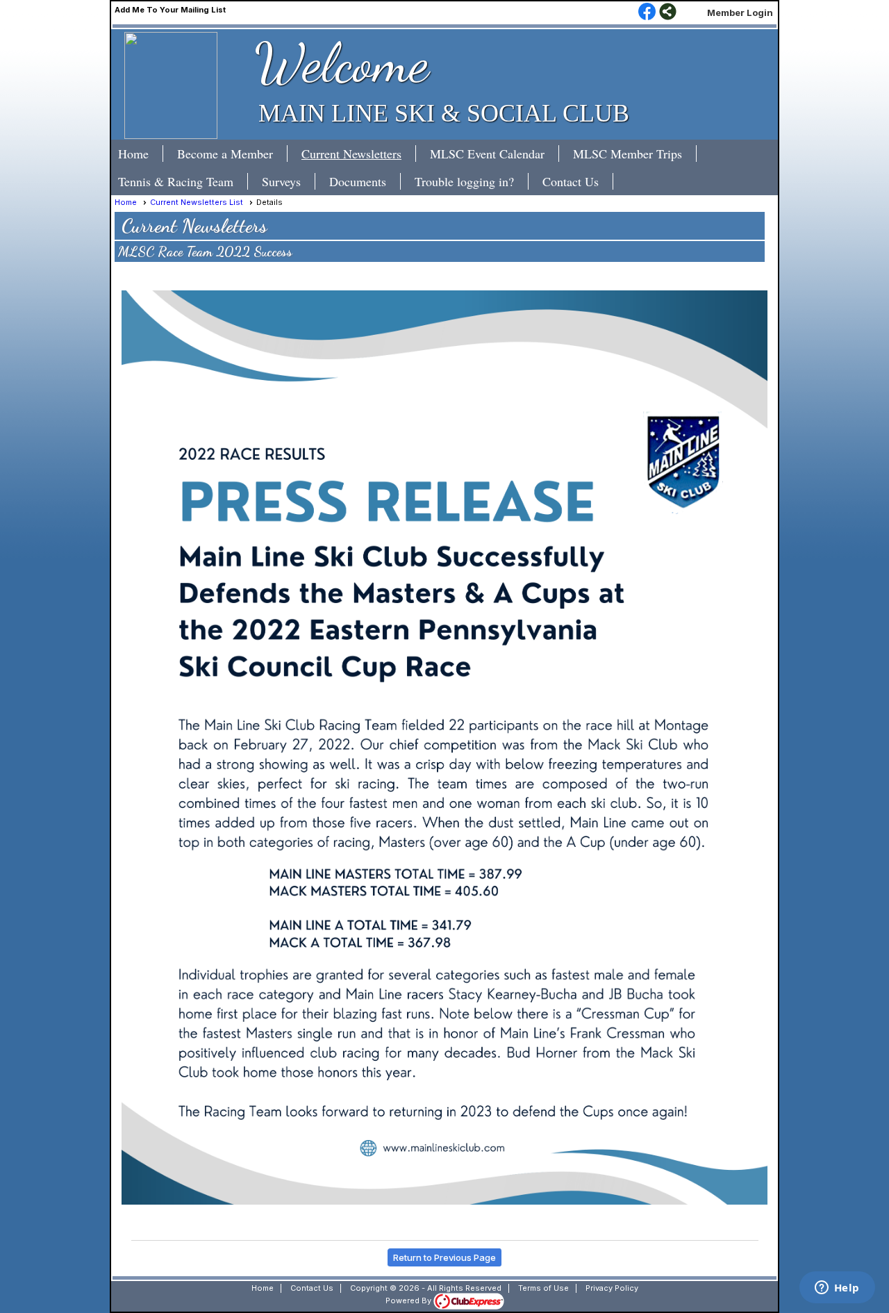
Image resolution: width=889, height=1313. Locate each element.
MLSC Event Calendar (487, 153)
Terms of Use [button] (543, 1288)
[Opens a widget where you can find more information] (837, 1288)
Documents (357, 181)
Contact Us (570, 181)
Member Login (740, 12)
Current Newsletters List (196, 202)
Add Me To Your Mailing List (170, 10)
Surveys (281, 181)
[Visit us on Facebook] (647, 12)
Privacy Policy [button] (611, 1288)
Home (133, 153)
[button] (232, 153)
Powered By (409, 1300)
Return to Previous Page (444, 1257)
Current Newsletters (351, 153)
